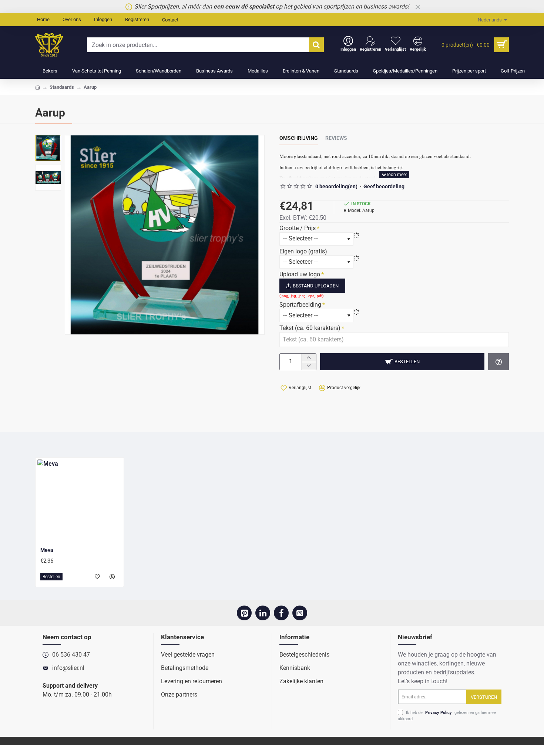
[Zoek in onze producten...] (316, 44)
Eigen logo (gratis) (303, 251)
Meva (46, 550)
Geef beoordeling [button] (383, 186)
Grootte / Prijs (297, 228)
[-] (309, 366)
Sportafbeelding (300, 304)
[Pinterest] (244, 613)
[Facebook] (281, 613)
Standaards (62, 87)
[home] (37, 86)
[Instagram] (299, 613)
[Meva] (79, 501)
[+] (309, 358)
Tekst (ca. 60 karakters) (309, 327)
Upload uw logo (299, 274)
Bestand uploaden (316, 286)
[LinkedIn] (262, 613)
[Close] (418, 6)
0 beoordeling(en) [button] (336, 186)
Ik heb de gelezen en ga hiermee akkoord (447, 715)
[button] (394, 174)
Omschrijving (298, 138)
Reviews (336, 138)
